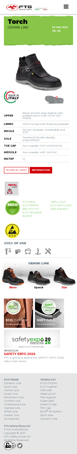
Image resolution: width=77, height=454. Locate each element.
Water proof (47, 393)
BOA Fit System (51, 411)
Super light (47, 400)
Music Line (11, 393)
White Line (11, 411)
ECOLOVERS (48, 383)
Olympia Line (12, 407)
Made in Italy (48, 404)
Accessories (11, 418)
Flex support (48, 397)
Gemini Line (11, 390)
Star (64, 287)
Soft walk (46, 390)
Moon (13, 287)
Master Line (11, 415)
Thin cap (45, 407)
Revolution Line (14, 397)
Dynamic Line (12, 383)
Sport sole (46, 415)
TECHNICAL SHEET (16, 170)
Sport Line (10, 386)
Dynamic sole (48, 418)
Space (38, 287)
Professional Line (15, 404)
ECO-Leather (48, 386)
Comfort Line (12, 400)
